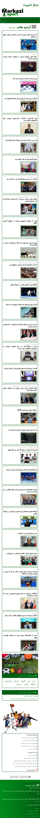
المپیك (23, 681)
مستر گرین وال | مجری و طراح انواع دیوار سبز (23, 699)
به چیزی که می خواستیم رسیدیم (30, 740)
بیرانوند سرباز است (32, 755)
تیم (29, 681)
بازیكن (16, 681)
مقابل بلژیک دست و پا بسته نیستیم (29, 743)
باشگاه (33, 684)
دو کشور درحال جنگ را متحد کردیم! (29, 746)
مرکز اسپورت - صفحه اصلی (19, 777)
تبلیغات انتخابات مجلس (30, 696)
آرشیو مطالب (24, 27)
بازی (33, 681)
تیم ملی (19, 684)
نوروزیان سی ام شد (32, 749)
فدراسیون (8, 681)
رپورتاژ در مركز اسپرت (33, 811)
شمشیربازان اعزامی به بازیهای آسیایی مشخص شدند (26, 766)
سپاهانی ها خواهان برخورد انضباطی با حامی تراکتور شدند (25, 764)
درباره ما (37, 808)
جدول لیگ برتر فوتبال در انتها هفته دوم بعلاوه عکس (25, 761)
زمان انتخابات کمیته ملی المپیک (30, 758)
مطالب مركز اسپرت (34, 816)
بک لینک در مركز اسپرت (33, 813)
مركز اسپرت (30, 5)
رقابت (26, 684)
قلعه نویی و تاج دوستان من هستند (29, 738)
